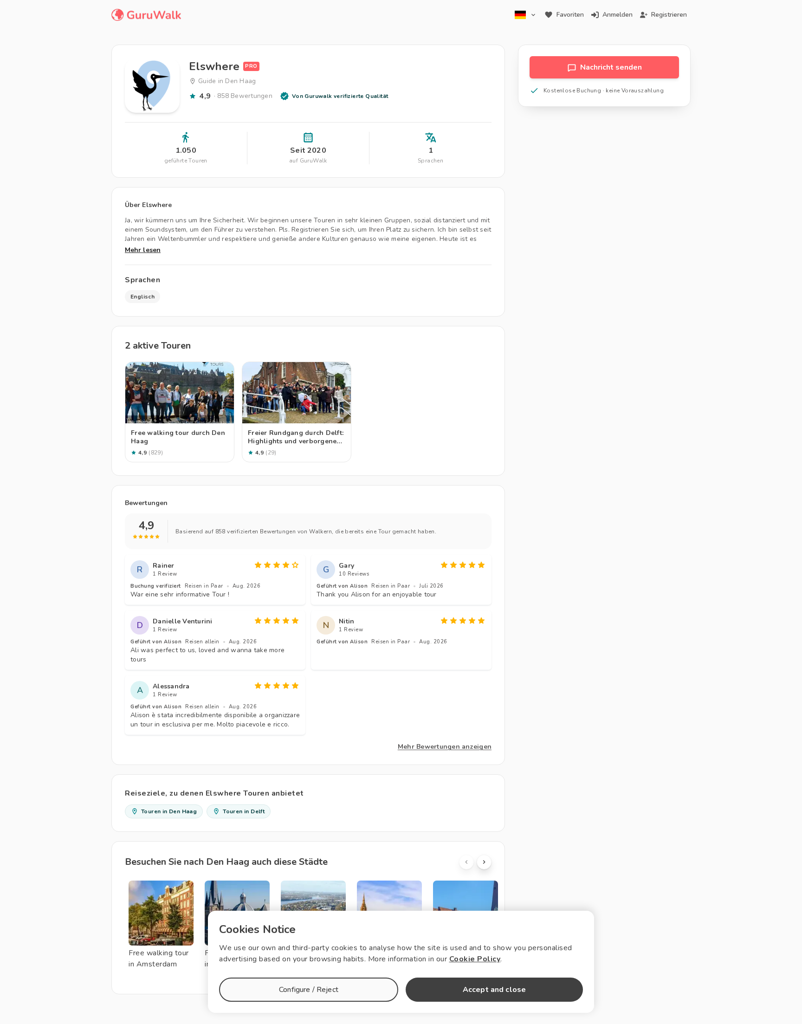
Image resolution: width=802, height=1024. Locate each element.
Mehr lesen (143, 250)
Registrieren (669, 14)
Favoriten (570, 14)
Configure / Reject (308, 990)
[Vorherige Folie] (466, 862)
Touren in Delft (244, 811)
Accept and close (494, 990)
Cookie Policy (475, 959)
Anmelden (617, 14)
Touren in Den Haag (169, 811)
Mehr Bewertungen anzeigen (445, 746)
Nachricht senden (611, 67)
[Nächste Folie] (484, 862)
